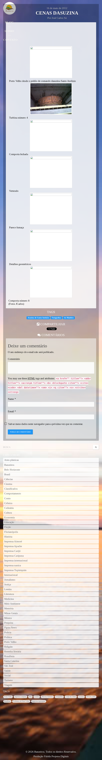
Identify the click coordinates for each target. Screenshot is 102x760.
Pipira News (10, 627)
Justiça (7, 584)
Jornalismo (9, 579)
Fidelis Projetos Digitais (56, 756)
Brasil (7, 474)
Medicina (9, 599)
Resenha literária (12, 651)
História (8, 536)
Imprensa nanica (12, 565)
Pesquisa (8, 622)
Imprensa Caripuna (14, 555)
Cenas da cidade (71, 697)
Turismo (8, 680)
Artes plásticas (11, 460)
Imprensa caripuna (20, 697)
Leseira (8, 589)
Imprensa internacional (15, 560)
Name (11, 399)
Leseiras (81, 697)
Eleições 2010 (90, 697)
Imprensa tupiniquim (38, 701)
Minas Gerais (11, 613)
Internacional (11, 575)
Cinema (8, 484)
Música (8, 618)
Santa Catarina (11, 661)
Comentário (14, 359)
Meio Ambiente (12, 603)
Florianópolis (11, 532)
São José (8, 666)
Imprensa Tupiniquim (15, 570)
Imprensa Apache (13, 546)
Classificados (11, 488)
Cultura (8, 512)
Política (8, 637)
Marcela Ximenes (47, 697)
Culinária (9, 508)
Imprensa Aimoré (13, 541)
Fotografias (56, 318)
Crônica (8, 503)
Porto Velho (10, 642)
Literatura (9, 594)
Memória (9, 608)
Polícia (7, 632)
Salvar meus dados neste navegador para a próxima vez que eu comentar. (45, 424)
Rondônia (9, 656)
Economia (9, 517)
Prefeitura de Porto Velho (21, 701)
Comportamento (12, 493)
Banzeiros (9, 465)
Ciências (8, 479)
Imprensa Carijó (12, 551)
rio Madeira (69, 318)
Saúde (7, 670)
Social (7, 675)
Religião (8, 646)
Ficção (7, 527)
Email (11, 411)
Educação (9, 522)
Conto (7, 498)
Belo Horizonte (12, 469)
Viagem (8, 685)
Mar (30, 697)
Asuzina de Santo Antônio (38, 318)
